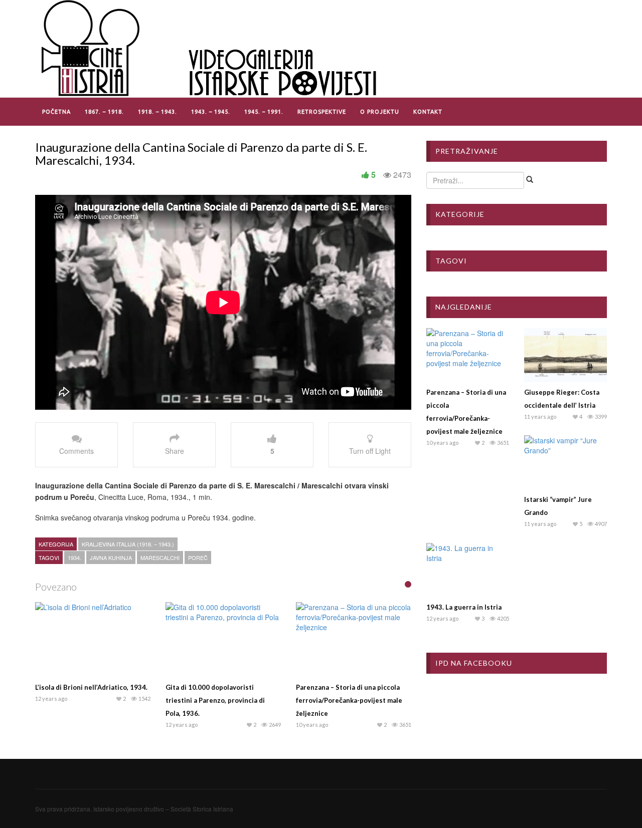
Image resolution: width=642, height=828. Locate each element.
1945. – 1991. (263, 112)
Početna (56, 112)
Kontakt (427, 112)
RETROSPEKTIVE (321, 112)
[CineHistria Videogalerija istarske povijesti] (210, 48)
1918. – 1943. (157, 112)
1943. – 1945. (210, 112)
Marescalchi (160, 558)
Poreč (198, 558)
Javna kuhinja (111, 558)
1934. (74, 558)
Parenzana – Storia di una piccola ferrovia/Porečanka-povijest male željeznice (349, 700)
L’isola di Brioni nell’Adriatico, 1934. (91, 687)
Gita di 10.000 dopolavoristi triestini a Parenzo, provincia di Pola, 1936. (215, 700)
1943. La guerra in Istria (464, 607)
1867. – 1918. (104, 112)
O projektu (379, 112)
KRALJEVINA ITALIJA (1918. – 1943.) (128, 544)
